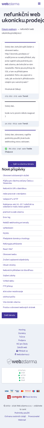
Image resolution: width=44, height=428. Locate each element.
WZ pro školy (22, 344)
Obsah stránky (9, 265)
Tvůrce (22, 337)
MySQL (6, 233)
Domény (22, 333)
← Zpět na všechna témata (22, 164)
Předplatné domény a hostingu (16, 238)
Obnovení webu (10, 254)
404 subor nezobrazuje (13, 291)
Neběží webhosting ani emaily (16, 222)
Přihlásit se (23, 351)
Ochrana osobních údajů (15, 416)
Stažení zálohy (9, 275)
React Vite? (8, 249)
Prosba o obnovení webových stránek (19, 307)
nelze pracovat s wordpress (14, 194)
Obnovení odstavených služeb (16, 175)
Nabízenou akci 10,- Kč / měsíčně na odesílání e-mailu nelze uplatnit (18, 206)
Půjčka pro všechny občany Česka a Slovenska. (18, 182)
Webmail (22, 420)
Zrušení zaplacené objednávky (16, 260)
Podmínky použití (22, 413)
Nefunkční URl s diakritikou (15, 188)
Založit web (22, 347)
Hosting (22, 330)
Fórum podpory (9, 29)
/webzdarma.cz (22, 354)
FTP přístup (8, 286)
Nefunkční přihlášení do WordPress (18, 270)
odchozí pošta (9, 297)
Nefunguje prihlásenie (12, 244)
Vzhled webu (8, 281)
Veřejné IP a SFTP (10, 199)
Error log (6, 217)
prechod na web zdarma (13, 212)
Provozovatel (33, 416)
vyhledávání (8, 228)
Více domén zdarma (11, 302)
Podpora (22, 340)
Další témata (9, 315)
